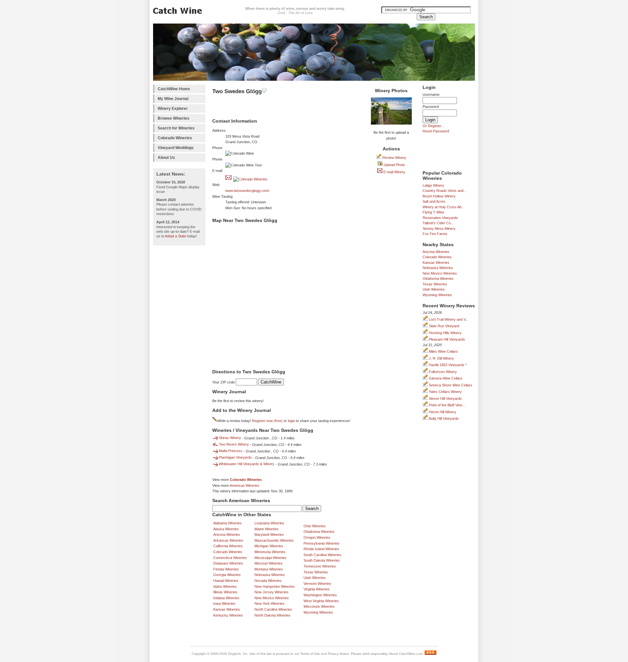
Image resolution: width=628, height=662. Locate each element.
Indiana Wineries (226, 598)
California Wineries (228, 546)
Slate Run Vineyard (443, 326)
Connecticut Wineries (230, 558)
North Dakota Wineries (272, 615)
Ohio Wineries (315, 526)
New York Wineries (269, 603)
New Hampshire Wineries (274, 586)
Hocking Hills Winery (445, 333)
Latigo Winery (433, 185)
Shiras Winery (230, 438)
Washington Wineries (320, 595)
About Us (166, 157)
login (291, 421)
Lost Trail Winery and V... (448, 319)
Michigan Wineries (268, 546)
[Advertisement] (179, 347)
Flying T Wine (433, 212)
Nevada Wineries (268, 581)
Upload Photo (394, 165)
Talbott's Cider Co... (438, 223)
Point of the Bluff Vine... (446, 405)
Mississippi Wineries (270, 558)
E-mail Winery (393, 172)
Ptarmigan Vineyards (235, 457)
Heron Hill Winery (442, 412)
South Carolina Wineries (322, 555)
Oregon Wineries (317, 537)
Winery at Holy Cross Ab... (443, 207)
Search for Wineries (176, 128)
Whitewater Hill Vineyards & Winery (246, 464)
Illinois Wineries (225, 592)
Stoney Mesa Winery (439, 228)
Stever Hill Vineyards (445, 398)
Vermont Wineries (317, 584)
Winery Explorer (173, 108)
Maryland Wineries (269, 534)
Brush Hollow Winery (439, 196)
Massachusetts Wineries (274, 540)
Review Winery (393, 158)
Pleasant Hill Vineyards (446, 339)
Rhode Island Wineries (321, 549)
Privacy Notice (338, 653)
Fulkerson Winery (442, 372)
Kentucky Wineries (228, 615)
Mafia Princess (230, 451)
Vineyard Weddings (176, 147)
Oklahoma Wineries (438, 278)
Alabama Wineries (227, 523)
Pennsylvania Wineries (322, 543)
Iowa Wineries (224, 603)
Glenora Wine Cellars (445, 378)
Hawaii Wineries (225, 581)
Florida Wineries (226, 569)
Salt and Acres (434, 201)
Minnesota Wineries (270, 552)
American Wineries (244, 485)
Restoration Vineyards (440, 218)
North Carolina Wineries (273, 609)
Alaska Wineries (226, 529)
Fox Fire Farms (435, 234)
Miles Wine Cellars (443, 351)
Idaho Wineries (225, 586)
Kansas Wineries (436, 262)
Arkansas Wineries (228, 540)
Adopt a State (175, 236)
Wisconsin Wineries (319, 606)
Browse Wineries (173, 118)
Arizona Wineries (436, 252)
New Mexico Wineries (440, 273)
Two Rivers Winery (234, 444)
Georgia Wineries (227, 575)
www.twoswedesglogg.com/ (247, 191)
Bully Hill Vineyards (443, 418)
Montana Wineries (268, 569)
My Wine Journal (173, 98)
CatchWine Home (174, 89)
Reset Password (436, 131)
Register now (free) (267, 421)
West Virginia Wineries (321, 601)
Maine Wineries (266, 529)
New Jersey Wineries (271, 592)
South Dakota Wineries (322, 560)
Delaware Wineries (228, 563)
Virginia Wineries (317, 589)
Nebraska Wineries (438, 268)
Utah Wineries (434, 289)
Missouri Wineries (268, 563)
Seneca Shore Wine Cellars (450, 385)
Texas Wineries (435, 284)
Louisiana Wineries (269, 523)
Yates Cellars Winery (445, 392)
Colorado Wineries (175, 138)
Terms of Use (310, 653)
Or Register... (433, 126)
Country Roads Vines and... (444, 191)
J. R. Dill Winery (441, 358)
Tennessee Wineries (320, 566)
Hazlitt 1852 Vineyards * (447, 365)
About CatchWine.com (406, 653)
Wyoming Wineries (437, 295)
